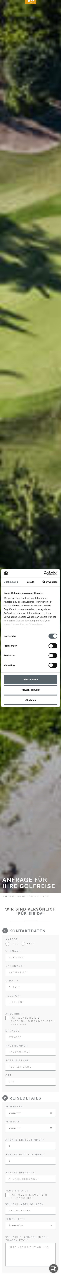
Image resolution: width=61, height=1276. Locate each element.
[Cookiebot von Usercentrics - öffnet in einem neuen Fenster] (43, 573)
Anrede (11, 939)
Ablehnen (30, 700)
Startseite (8, 896)
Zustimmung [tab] (11, 582)
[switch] (52, 645)
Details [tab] (30, 582)
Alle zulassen (30, 679)
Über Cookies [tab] (49, 582)
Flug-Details (16, 1190)
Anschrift (14, 1013)
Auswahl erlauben (30, 689)
